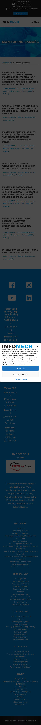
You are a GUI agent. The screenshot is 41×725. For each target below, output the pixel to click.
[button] (37, 346)
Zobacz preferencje (20, 374)
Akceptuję (20, 368)
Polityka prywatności (20, 379)
